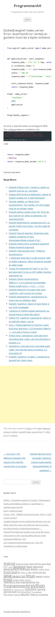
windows (43, 594)
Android (9, 563)
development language (17, 569)
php (37, 582)
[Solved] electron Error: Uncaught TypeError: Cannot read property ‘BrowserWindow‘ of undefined (40, 462)
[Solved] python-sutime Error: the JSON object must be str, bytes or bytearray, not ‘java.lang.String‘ (29, 215)
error (47, 569)
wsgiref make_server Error (31, 432)
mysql (8, 579)
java (8, 576)
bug (48, 563)
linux (30, 575)
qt (12, 589)
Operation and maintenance (19, 582)
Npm (22, 580)
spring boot (10, 591)
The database (36, 592)
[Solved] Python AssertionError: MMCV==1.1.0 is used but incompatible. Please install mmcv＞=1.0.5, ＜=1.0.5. (27, 283)
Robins (14, 435)
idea (30, 572)
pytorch (7, 589)
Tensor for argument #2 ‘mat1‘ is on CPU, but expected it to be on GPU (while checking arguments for (30, 272)
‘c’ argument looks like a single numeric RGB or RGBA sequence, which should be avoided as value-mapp (30, 261)
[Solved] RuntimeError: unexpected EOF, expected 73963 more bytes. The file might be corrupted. (29, 226)
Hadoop (24, 572)
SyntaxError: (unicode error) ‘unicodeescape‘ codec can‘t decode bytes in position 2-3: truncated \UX (29, 350)
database (19, 566)
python (15, 432)
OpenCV (28, 580)
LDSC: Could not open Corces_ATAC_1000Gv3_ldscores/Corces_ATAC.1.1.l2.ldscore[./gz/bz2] (27, 514)
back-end (33, 563)
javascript (19, 576)
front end (10, 572)
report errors (19, 589)
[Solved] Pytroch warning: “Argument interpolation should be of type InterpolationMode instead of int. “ (29, 237)
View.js (34, 594)
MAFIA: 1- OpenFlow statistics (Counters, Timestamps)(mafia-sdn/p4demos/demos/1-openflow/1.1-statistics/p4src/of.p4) (27, 504)
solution (31, 589)
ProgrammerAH (27, 6)
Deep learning (34, 566)
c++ (6, 566)
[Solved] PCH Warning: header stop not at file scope (26, 532)
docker (34, 569)
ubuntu (25, 594)
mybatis (46, 576)
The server (8, 594)
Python (29, 428)
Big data (42, 564)
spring (41, 589)
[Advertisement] (27, 394)
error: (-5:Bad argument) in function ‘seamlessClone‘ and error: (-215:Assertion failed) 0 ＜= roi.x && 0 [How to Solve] (30, 328)
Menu (27, 19)
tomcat (17, 594)
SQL (19, 592)
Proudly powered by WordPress (17, 611)
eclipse (41, 569)
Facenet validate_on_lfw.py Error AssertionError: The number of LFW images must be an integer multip (29, 205)
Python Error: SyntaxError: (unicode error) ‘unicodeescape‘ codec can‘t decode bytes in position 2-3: (29, 339)
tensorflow (26, 592)
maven (39, 576)
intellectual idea (39, 572)
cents (10, 567)
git (18, 572)
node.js (16, 580)
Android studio (22, 564)
